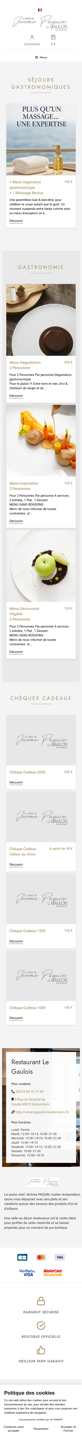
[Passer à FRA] (40, 10)
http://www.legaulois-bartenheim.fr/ (42, 1112)
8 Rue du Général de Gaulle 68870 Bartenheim (30, 1102)
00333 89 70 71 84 (30, 1091)
